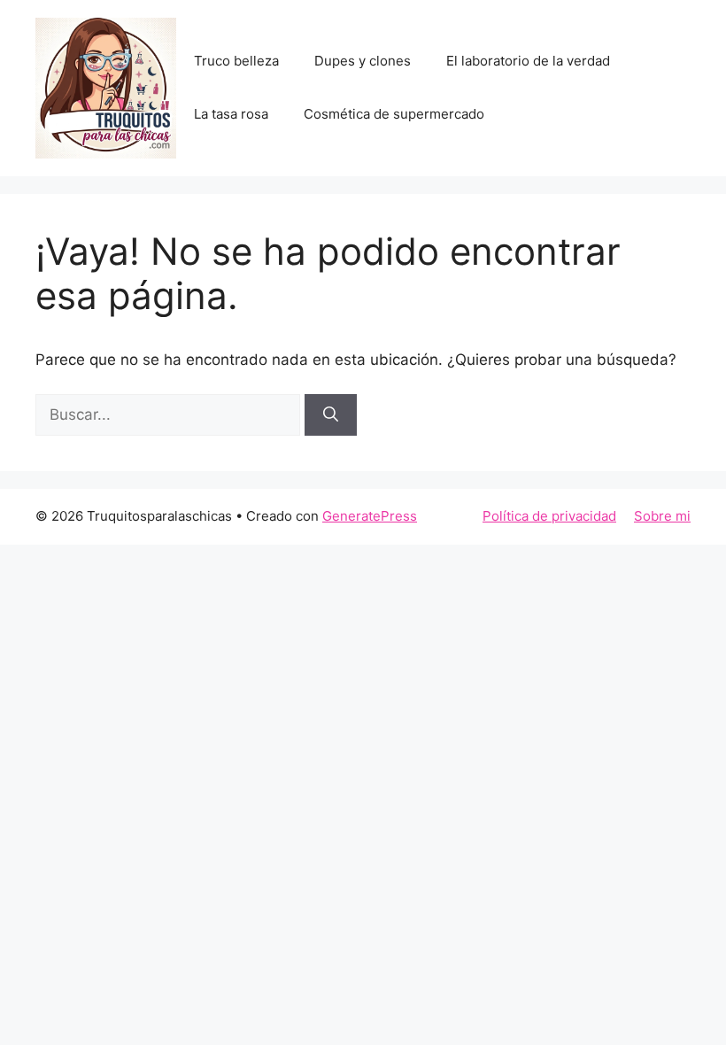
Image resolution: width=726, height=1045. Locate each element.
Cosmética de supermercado (394, 113)
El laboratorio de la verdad (528, 60)
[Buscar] (331, 415)
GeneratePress (369, 515)
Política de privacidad (549, 515)
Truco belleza (236, 60)
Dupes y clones (362, 60)
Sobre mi (662, 515)
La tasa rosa (231, 113)
